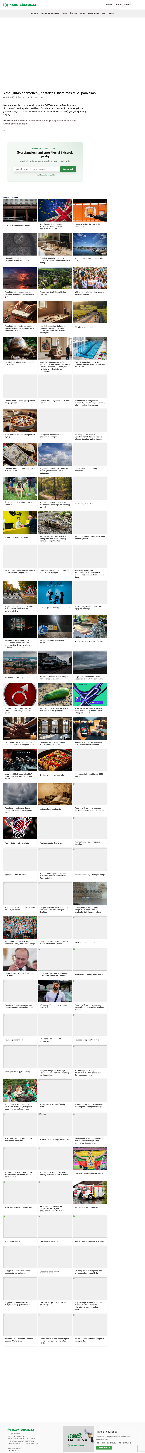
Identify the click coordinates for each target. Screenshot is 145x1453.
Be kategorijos (37, 97)
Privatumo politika (14, 1451)
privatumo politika (49, 175)
